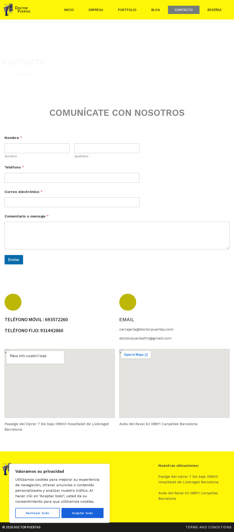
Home (6, 74)
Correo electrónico (24, 192)
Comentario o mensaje (27, 216)
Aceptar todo (82, 513)
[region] (59, 493)
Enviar (14, 259)
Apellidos (81, 156)
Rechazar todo (37, 513)
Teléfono (14, 167)
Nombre (11, 156)
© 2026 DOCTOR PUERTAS (21, 527)
